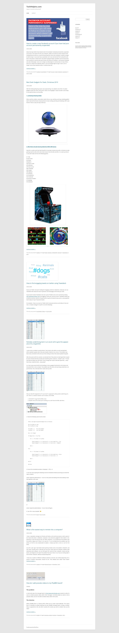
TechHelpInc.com (34, 6)
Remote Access (48, 564)
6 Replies (28, 586)
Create (56, 72)
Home (27, 13)
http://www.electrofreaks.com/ (53, 593)
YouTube (54, 615)
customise (46, 615)
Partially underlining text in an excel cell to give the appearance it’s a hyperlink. (47, 343)
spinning (59, 252)
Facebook (39, 72)
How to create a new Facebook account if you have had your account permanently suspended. (47, 44)
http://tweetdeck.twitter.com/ (33, 296)
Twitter (43, 311)
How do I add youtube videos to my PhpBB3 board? (44, 583)
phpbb (38, 615)
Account (52, 72)
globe (46, 252)
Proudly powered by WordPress (32, 627)
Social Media (43, 72)
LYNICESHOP (54, 252)
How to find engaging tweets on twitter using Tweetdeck (46, 283)
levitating (49, 252)
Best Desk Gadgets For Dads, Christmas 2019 (42, 82)
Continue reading (31, 68)
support (38, 564)
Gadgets (38, 252)
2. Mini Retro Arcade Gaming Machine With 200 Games (41, 147)
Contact (34, 13)
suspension (64, 72)
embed (50, 615)
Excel (38, 514)
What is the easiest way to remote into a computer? (44, 529)
